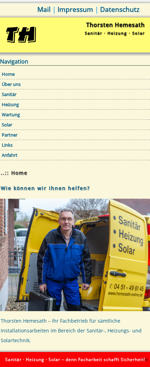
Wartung (11, 114)
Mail (44, 9)
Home (8, 74)
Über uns (11, 84)
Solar (7, 125)
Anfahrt (9, 155)
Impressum (75, 9)
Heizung (10, 104)
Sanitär (9, 94)
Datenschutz (120, 9)
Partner (9, 135)
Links (7, 145)
